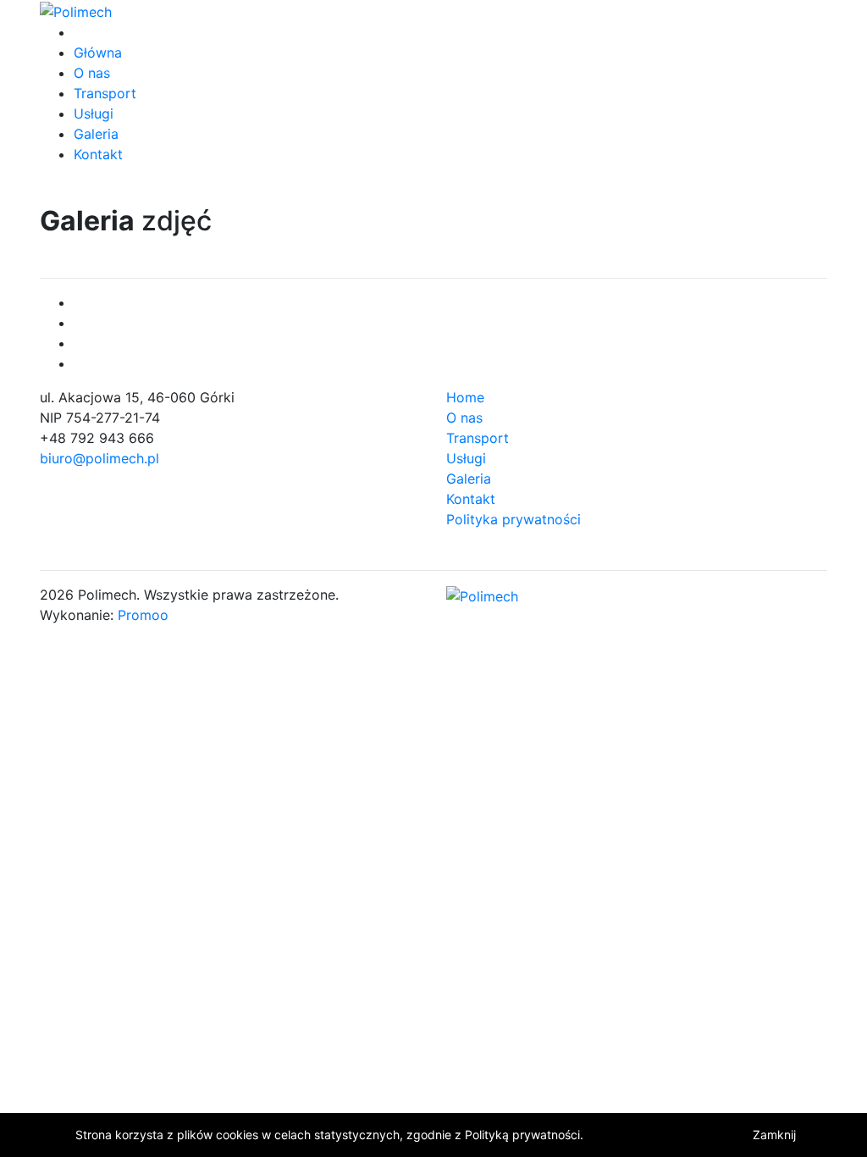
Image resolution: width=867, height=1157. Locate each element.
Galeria (96, 133)
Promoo (143, 614)
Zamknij (774, 1134)
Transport (105, 93)
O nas (92, 72)
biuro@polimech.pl (99, 458)
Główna (98, 52)
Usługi (93, 113)
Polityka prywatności (513, 519)
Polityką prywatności (522, 1134)
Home (465, 397)
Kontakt (98, 154)
